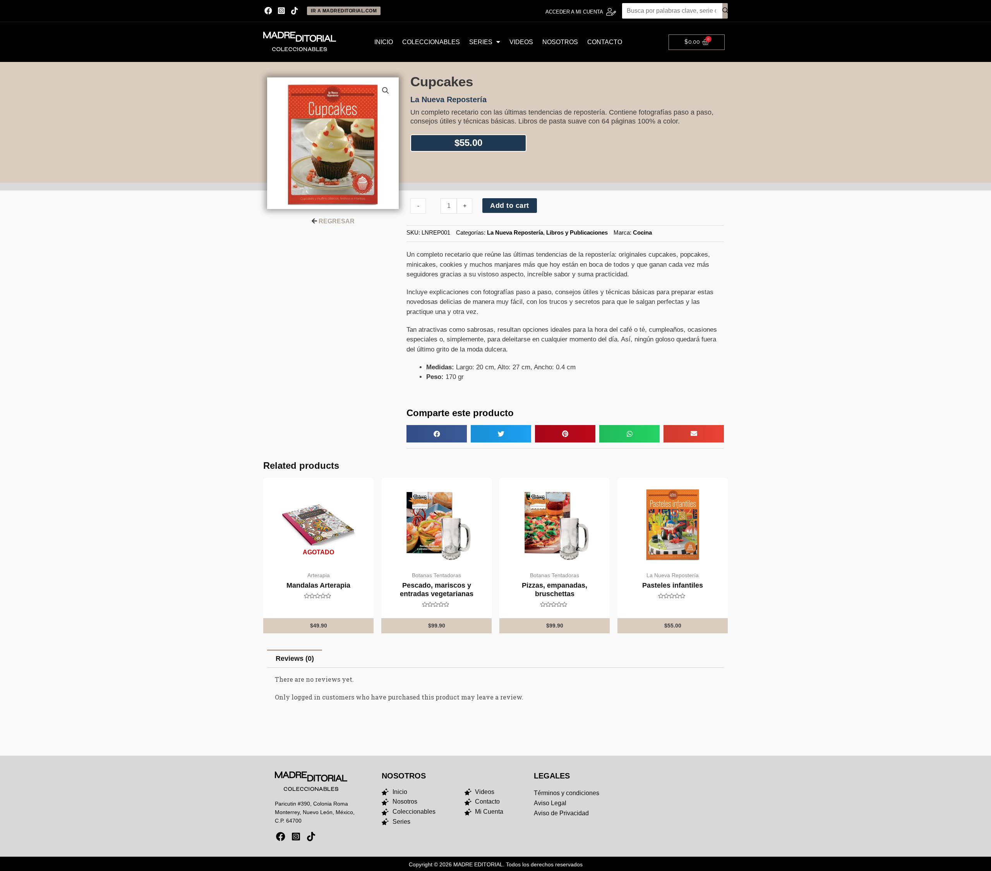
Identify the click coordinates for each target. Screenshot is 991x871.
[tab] (294, 659)
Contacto (604, 42)
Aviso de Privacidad (561, 813)
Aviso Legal (550, 803)
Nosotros (560, 42)
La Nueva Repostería (515, 232)
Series (480, 42)
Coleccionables (431, 42)
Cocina (642, 232)
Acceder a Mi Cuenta (574, 12)
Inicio (383, 42)
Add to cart (509, 205)
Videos (521, 42)
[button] (436, 433)
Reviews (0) (295, 658)
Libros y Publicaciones (577, 232)
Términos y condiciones (566, 793)
